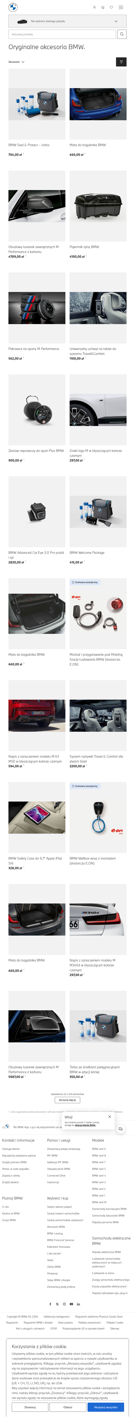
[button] (116, 21)
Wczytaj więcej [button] (67, 1100)
